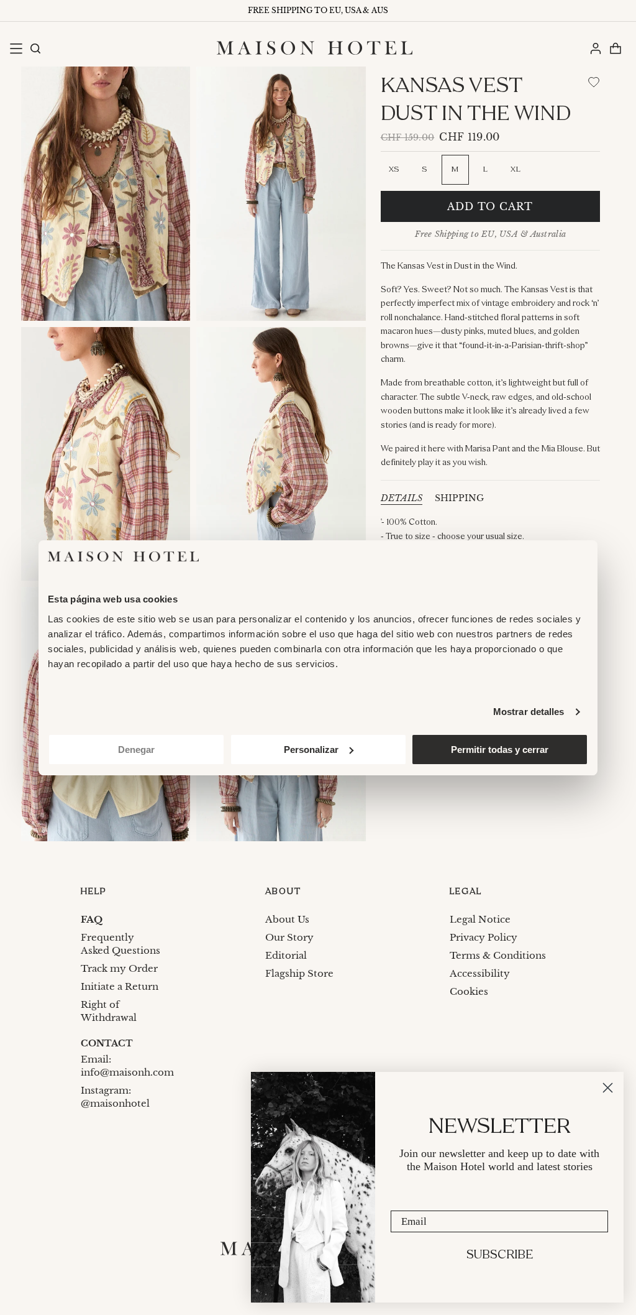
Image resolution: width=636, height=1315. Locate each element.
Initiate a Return (119, 986)
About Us (287, 919)
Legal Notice (480, 919)
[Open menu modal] (15, 47)
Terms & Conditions (498, 955)
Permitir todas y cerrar (499, 749)
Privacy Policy (483, 937)
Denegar (136, 749)
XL (515, 169)
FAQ (91, 919)
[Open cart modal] (614, 47)
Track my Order (119, 968)
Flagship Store (299, 973)
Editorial (286, 955)
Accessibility (480, 973)
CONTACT (107, 1043)
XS (394, 169)
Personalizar (311, 749)
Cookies (469, 991)
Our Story (289, 937)
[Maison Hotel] (314, 48)
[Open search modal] (35, 47)
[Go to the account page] (595, 47)
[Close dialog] (608, 1088)
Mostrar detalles (529, 711)
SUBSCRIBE (499, 1255)
